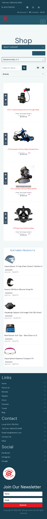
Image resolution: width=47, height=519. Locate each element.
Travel (4, 408)
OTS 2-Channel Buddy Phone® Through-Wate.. (23, 110)
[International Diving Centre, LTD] (5, 19)
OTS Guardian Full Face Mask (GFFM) (23, 189)
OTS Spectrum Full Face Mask (23, 228)
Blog (3, 412)
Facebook (6, 453)
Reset (38, 53)
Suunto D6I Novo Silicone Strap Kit (18, 289)
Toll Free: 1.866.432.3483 (12, 428)
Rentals (5, 392)
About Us (6, 387)
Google (5, 461)
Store (4, 400)
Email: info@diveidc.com (11, 432)
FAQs (4, 441)
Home (4, 383)
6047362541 (9, 7)
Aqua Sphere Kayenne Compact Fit (19, 358)
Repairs (5, 396)
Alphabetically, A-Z (11, 59)
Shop (23, 40)
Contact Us (6, 437)
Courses (5, 404)
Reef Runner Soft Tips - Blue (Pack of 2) (20, 335)
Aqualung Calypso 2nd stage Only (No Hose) (23, 312)
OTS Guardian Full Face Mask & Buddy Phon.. (23, 149)
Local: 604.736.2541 (10, 424)
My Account (21, 12)
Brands (6, 74)
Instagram (6, 457)
